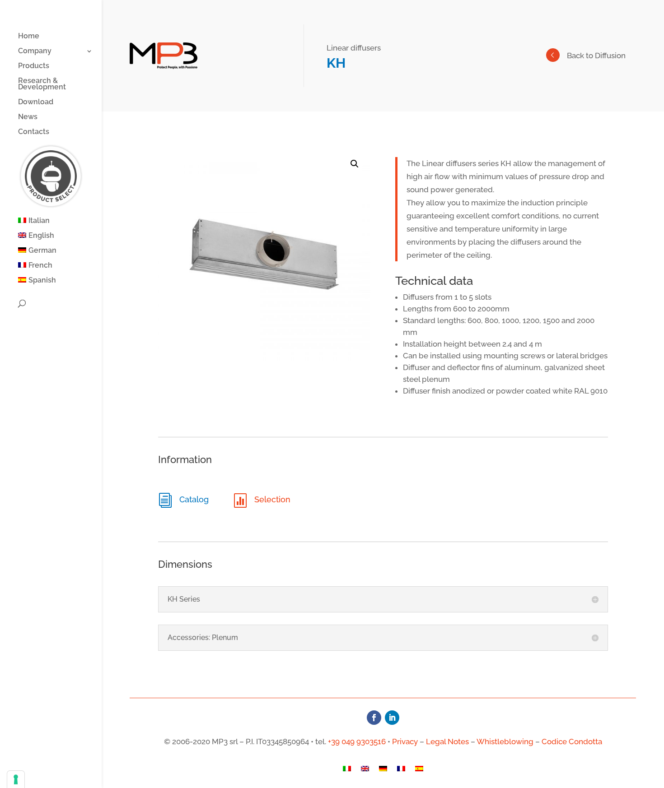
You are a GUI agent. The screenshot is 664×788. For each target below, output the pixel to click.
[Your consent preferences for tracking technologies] (15, 779)
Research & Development (42, 84)
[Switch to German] (383, 771)
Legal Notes (447, 741)
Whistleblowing (505, 741)
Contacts (33, 132)
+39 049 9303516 (357, 741)
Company (34, 51)
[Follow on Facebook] (374, 717)
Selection (272, 499)
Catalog (194, 499)
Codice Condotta (572, 741)
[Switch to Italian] (347, 771)
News (27, 117)
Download (35, 102)
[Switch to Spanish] (419, 771)
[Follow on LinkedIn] (392, 717)
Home (28, 36)
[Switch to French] (401, 771)
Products (33, 66)
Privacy (405, 741)
